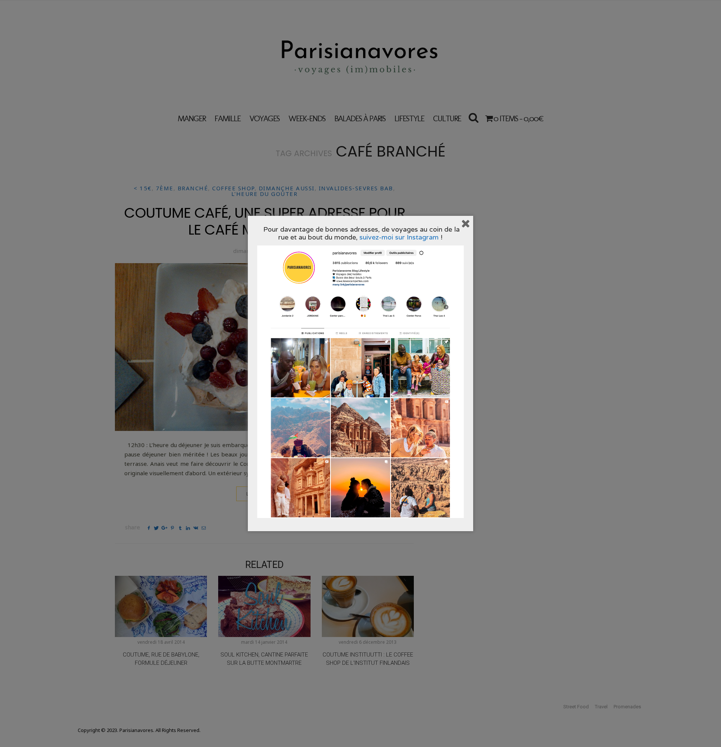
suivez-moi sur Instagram (399, 237)
